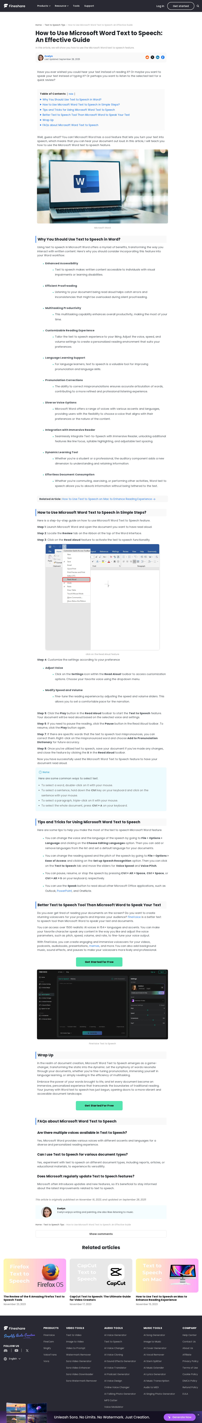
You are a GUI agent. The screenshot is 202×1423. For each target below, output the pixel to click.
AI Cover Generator (155, 1348)
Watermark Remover (78, 1354)
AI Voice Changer (114, 1348)
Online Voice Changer (117, 1387)
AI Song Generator (154, 1335)
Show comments (101, 1234)
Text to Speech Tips (55, 24)
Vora (46, 1361)
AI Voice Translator (115, 1367)
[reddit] (7, 1350)
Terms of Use (190, 1367)
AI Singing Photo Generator (159, 1394)
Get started (181, 6)
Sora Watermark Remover (81, 1380)
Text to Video (73, 1335)
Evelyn (61, 1208)
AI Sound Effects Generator (120, 1361)
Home (38, 24)
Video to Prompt (75, 1348)
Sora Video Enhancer (78, 1367)
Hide (71, 93)
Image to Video (75, 1341)
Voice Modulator (113, 1407)
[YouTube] (16, 1350)
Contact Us (189, 1341)
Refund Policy (190, 1387)
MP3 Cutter (110, 1400)
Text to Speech (113, 1341)
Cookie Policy (190, 1374)
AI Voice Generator (115, 1335)
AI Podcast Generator (117, 1374)
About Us (187, 1348)
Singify (47, 1348)
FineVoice (134, 917)
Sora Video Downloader (79, 1374)
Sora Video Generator (79, 1361)
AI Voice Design (113, 1380)
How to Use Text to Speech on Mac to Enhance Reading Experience (107, 499)
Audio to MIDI (151, 1387)
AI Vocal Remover (154, 1354)
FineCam (48, 1341)
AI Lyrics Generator (155, 1374)
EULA (185, 1394)
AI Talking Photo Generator (120, 1394)
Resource (60, 6)
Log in (160, 6)
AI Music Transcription (156, 1380)
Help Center (189, 1335)
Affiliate (186, 1354)
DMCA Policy (189, 1380)
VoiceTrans (50, 1354)
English (13, 1358)
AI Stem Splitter (153, 1361)
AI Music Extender (154, 1367)
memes (94, 946)
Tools (76, 6)
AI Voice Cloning (113, 1354)
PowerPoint (64, 891)
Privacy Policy (190, 1361)
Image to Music (152, 1341)
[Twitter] (25, 1350)
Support (89, 6)
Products (42, 6)
